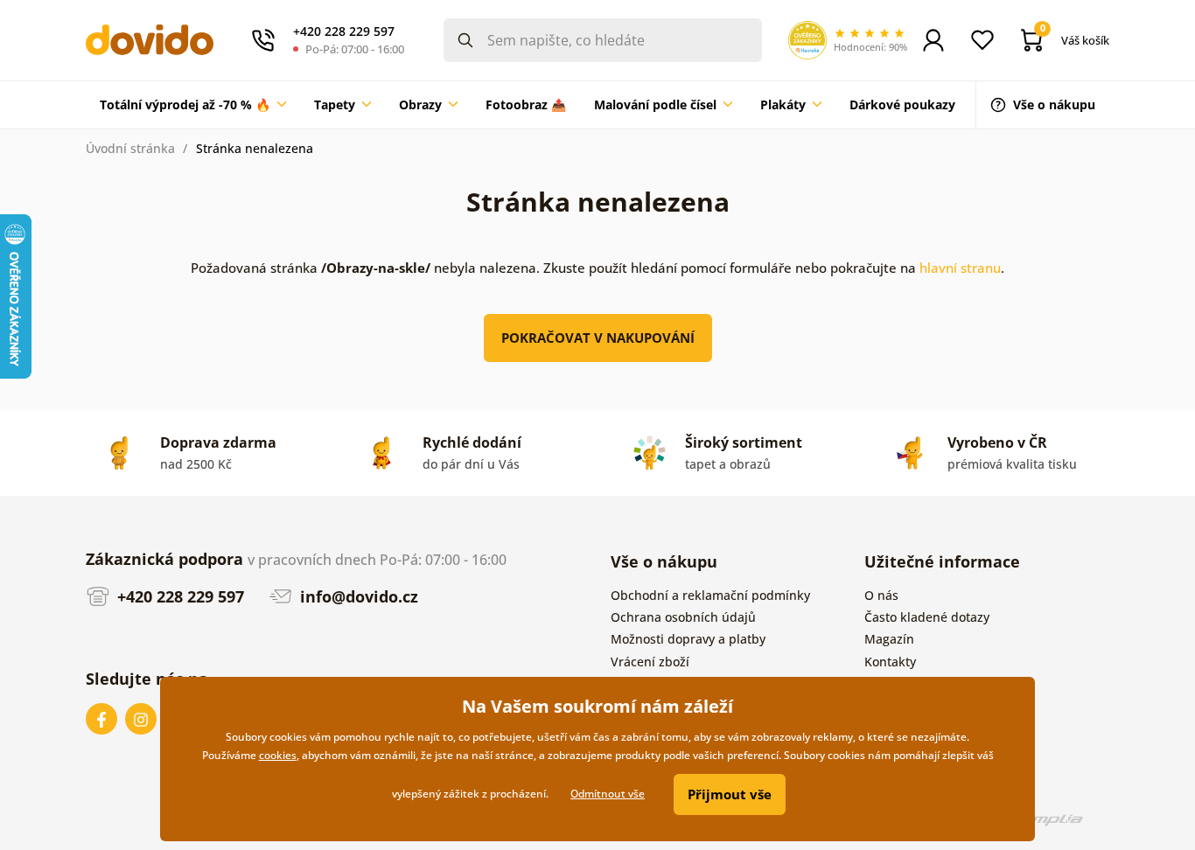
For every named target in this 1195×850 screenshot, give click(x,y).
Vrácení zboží (650, 661)
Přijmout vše (730, 794)
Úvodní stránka (130, 148)
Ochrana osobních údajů (683, 617)
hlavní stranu (960, 267)
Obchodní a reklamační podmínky (710, 595)
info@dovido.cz (357, 596)
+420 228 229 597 (178, 596)
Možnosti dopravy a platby (688, 639)
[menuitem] (193, 105)
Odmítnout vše (607, 793)
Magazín (889, 639)
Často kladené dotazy (926, 617)
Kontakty (890, 661)
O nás (881, 595)
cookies (278, 755)
